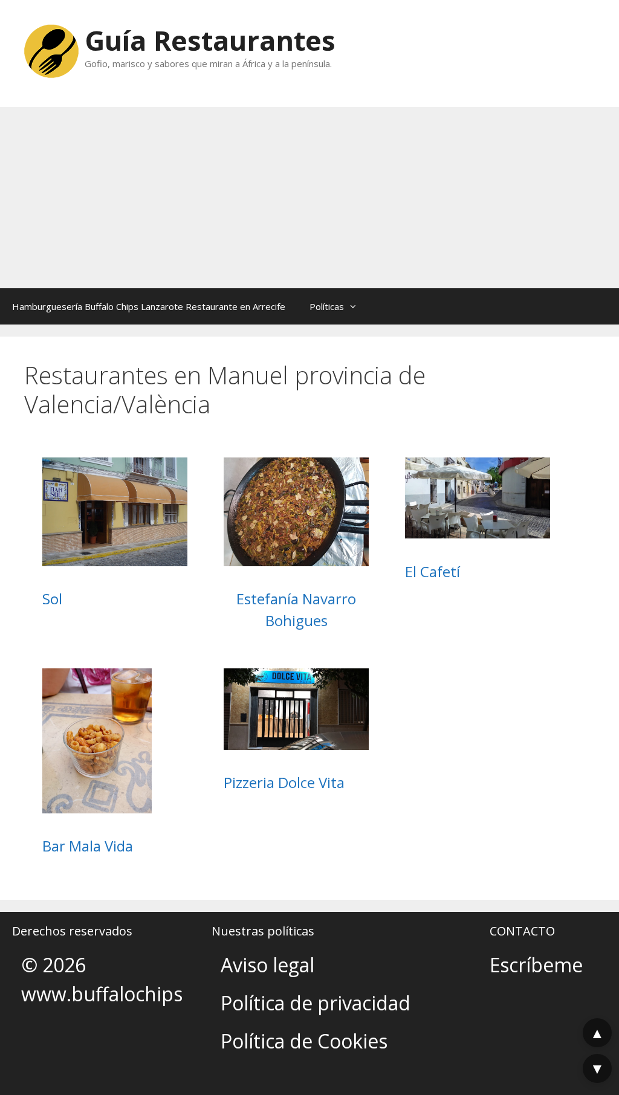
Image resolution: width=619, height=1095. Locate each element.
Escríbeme (536, 965)
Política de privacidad (315, 1003)
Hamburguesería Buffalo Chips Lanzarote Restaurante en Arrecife (148, 306)
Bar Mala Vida (87, 846)
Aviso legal (267, 965)
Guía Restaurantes (210, 40)
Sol (52, 599)
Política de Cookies (304, 1041)
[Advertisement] (309, 197)
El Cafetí (432, 571)
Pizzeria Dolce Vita (284, 782)
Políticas (327, 306)
